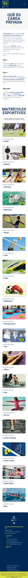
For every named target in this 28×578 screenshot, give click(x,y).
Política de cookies (11, 569)
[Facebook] (14, 523)
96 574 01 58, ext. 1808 (12, 540)
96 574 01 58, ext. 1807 (12, 539)
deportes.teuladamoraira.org (15, 544)
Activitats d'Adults (19, 119)
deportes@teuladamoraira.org (15, 542)
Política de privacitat (11, 567)
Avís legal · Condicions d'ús (13, 565)
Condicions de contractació (13, 570)
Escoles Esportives (9, 119)
